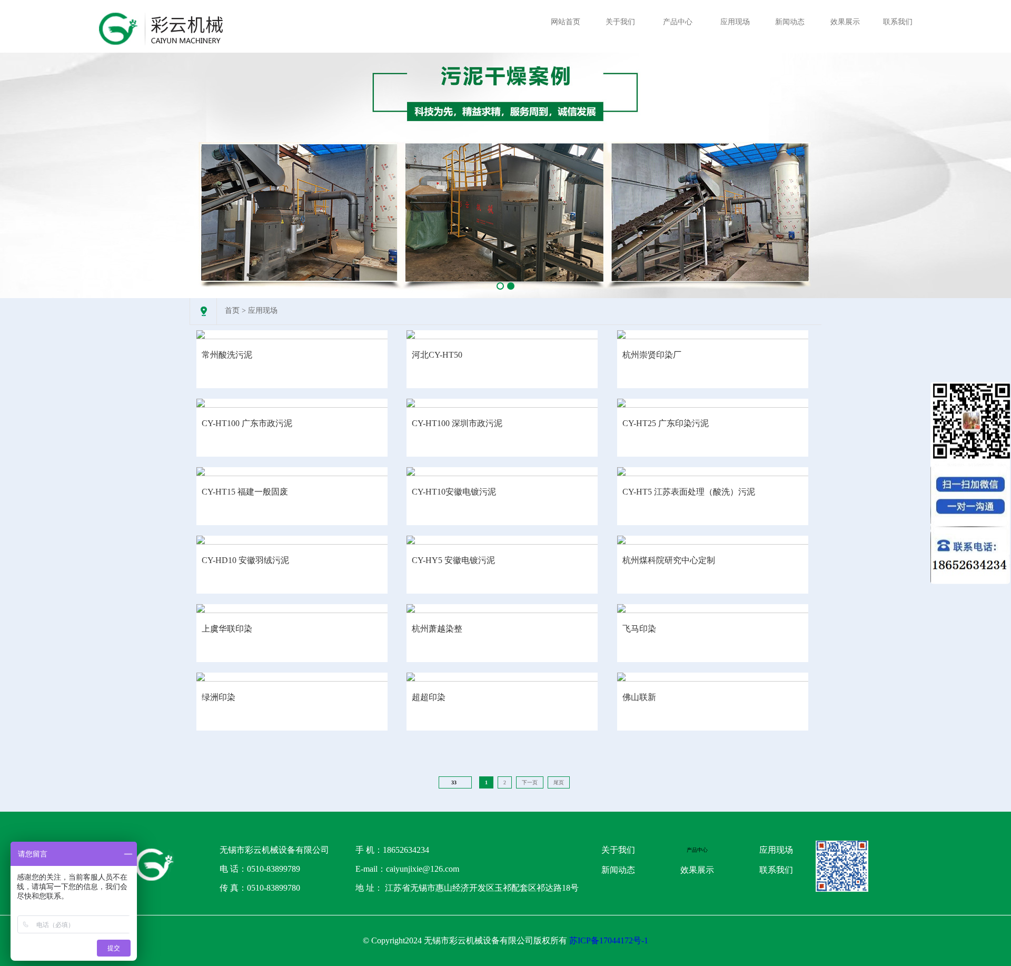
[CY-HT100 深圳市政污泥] (502, 403)
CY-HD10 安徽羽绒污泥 (245, 560)
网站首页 (565, 22)
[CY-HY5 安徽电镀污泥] (502, 540)
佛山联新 (639, 697)
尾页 (558, 782)
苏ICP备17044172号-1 (608, 940)
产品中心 (677, 22)
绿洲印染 (218, 697)
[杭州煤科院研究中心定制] (712, 540)
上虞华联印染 (227, 628)
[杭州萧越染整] (502, 608)
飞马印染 (639, 628)
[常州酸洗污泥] (292, 334)
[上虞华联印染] (292, 608)
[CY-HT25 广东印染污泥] (712, 403)
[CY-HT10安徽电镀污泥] (502, 471)
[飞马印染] (712, 608)
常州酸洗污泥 (227, 354)
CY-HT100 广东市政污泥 (247, 423)
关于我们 (620, 22)
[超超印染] (502, 677)
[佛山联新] (712, 677)
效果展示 (845, 22)
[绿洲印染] (292, 677)
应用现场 (735, 22)
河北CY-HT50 (437, 354)
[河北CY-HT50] (502, 334)
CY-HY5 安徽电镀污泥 (453, 560)
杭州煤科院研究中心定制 (668, 560)
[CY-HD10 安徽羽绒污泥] (292, 540)
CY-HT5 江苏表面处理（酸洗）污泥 (688, 491)
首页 (232, 310)
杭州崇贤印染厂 (651, 354)
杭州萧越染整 (437, 628)
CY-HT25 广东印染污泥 (665, 423)
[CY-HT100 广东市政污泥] (292, 403)
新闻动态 (790, 22)
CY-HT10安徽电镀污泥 (454, 491)
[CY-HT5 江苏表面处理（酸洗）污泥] (712, 471)
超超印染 (428, 697)
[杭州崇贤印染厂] (712, 334)
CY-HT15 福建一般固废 (245, 491)
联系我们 (898, 22)
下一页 (530, 782)
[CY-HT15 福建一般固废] (292, 471)
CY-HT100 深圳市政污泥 (457, 423)
